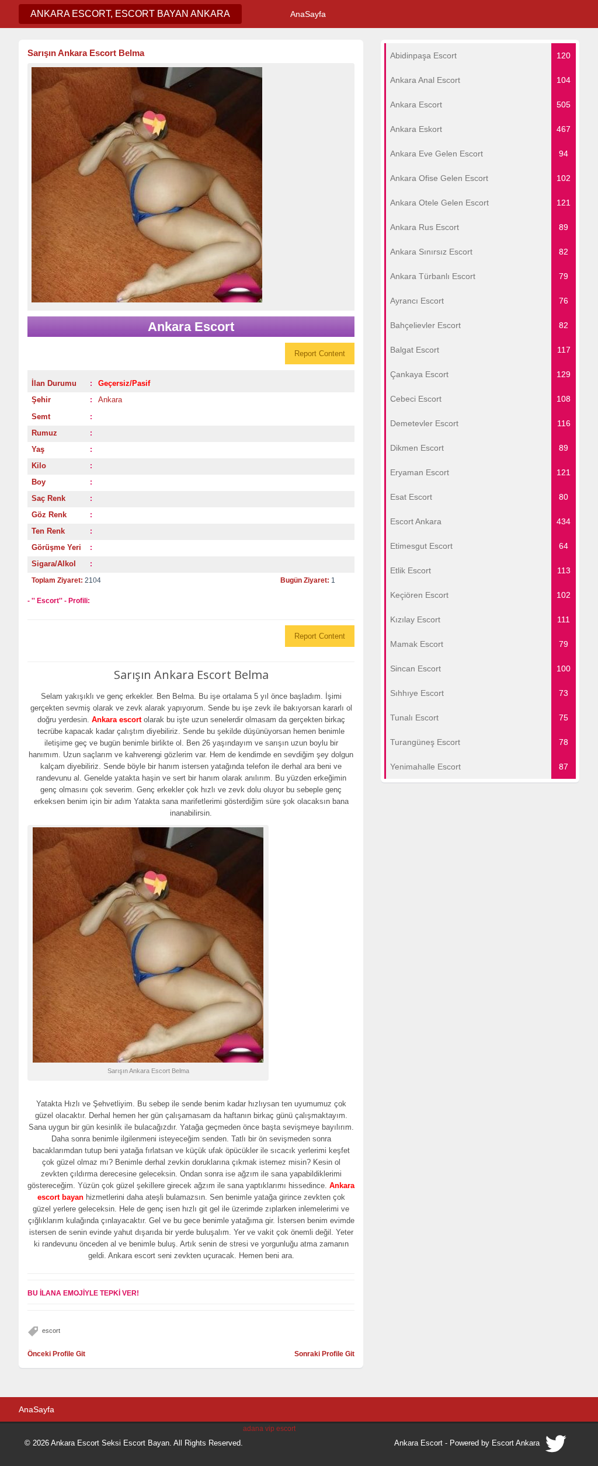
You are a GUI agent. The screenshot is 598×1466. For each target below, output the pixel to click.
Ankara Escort (418, 1443)
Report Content (319, 353)
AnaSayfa (308, 14)
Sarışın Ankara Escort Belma (85, 53)
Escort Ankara (516, 1443)
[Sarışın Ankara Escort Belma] (191, 184)
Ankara (110, 399)
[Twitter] (556, 1446)
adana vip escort (269, 1429)
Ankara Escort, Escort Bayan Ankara (130, 14)
